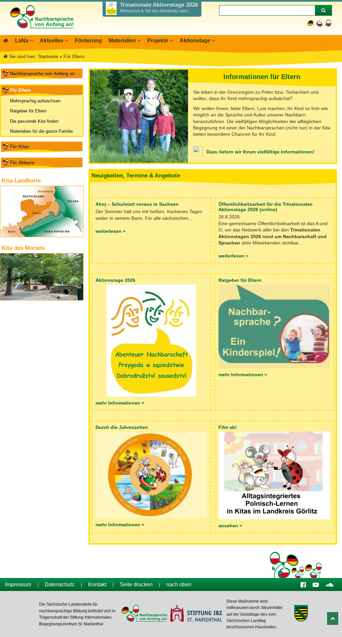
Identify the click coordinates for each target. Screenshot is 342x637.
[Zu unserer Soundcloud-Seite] (329, 584)
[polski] (328, 23)
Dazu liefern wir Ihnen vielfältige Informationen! (260, 151)
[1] (323, 10)
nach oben (178, 584)
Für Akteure (22, 162)
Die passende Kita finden (34, 121)
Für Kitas (19, 146)
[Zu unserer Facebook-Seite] (303, 584)
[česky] (319, 23)
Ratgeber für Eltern (28, 110)
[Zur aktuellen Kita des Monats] (41, 276)
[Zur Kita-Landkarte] (41, 211)
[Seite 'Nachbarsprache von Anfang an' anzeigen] (6, 40)
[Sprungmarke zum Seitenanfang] (333, 618)
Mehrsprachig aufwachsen (35, 100)
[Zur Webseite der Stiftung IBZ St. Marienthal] (195, 614)
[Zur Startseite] (41, 31)
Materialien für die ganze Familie (41, 131)
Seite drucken (136, 584)
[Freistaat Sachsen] (301, 614)
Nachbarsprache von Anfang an (42, 73)
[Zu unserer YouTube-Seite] (315, 584)
